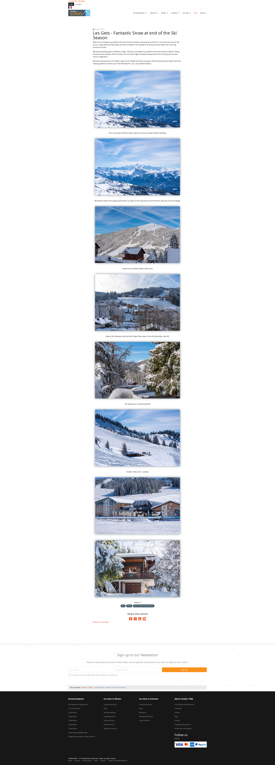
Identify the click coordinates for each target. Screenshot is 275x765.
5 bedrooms (72, 720)
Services (153, 13)
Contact (78, 4)
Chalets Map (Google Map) (77, 733)
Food (105, 708)
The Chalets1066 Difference (184, 704)
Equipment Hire (109, 716)
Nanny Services (109, 720)
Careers (177, 712)
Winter (163, 13)
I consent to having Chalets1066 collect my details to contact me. (94, 675)
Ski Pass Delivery (110, 712)
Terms (96, 761)
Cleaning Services (110, 704)
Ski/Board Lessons (110, 728)
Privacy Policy (87, 761)
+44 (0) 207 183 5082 (76, 1)
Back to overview (102, 622)
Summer (174, 13)
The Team (178, 708)
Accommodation (139, 13)
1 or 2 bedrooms (74, 708)
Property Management (183, 724)
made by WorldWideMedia (117, 761)
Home (70, 761)
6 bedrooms (72, 724)
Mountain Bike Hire (146, 716)
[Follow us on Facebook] (175, 739)
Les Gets (186, 13)
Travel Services (109, 724)
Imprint (103, 761)
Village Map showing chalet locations (81, 737)
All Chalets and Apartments (78, 704)
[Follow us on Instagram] (178, 739)
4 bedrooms (72, 716)
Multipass (142, 712)
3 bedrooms (72, 712)
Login (71, 4)
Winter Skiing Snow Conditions (143, 606)
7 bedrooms (72, 728)
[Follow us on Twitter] (176, 739)
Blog (195, 13)
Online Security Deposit (183, 728)
